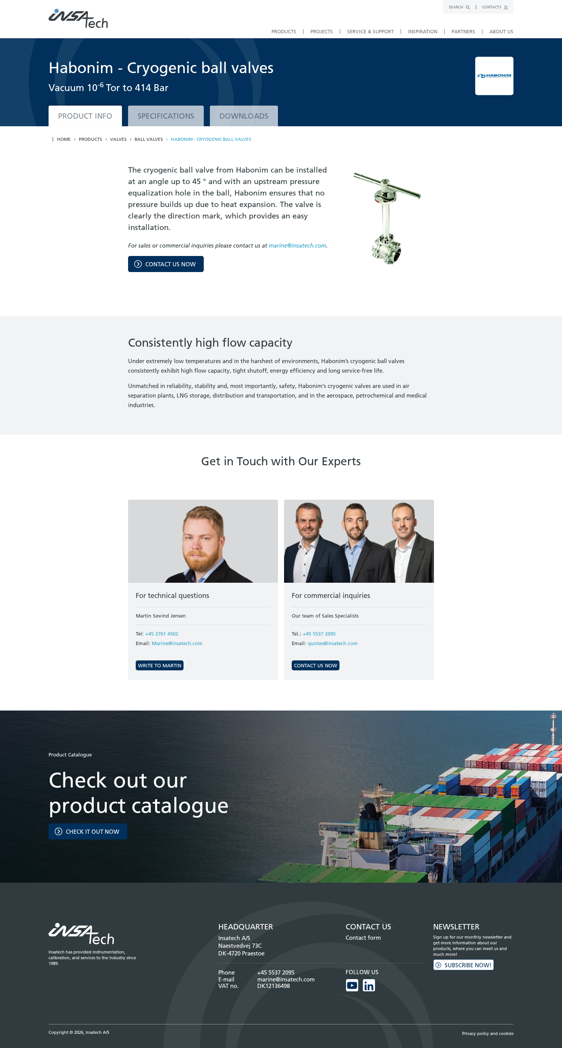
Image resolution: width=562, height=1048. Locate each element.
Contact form (363, 937)
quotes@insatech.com (333, 643)
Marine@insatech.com (177, 643)
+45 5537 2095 (319, 634)
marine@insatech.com (297, 245)
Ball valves (149, 139)
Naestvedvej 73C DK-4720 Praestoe (241, 949)
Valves (118, 139)
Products (90, 139)
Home (64, 139)
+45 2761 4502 (161, 634)
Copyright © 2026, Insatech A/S (79, 1032)
